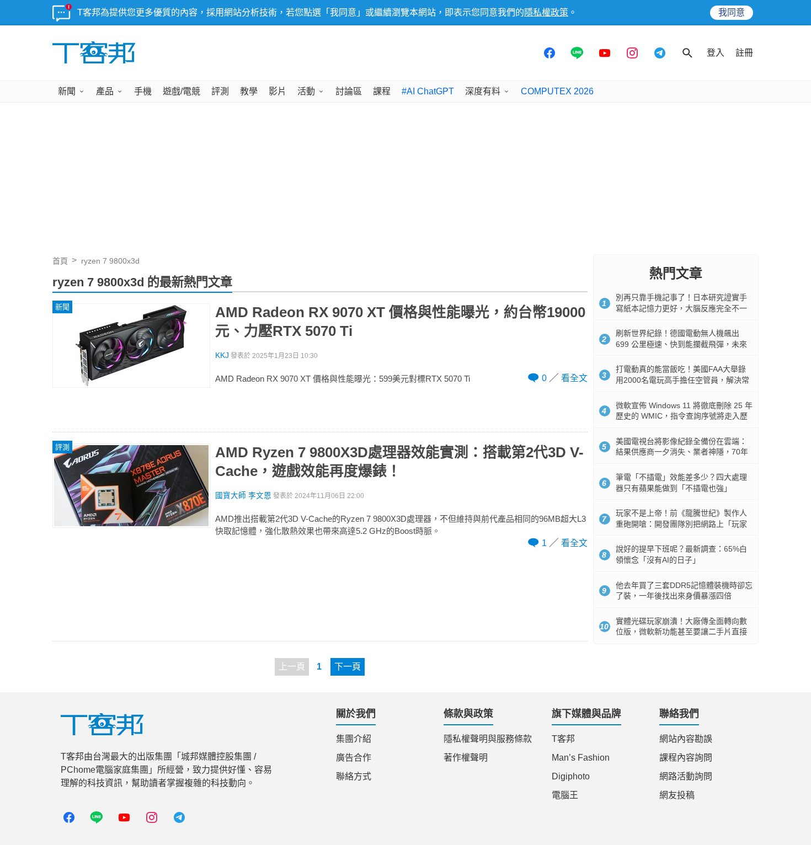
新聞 (67, 91)
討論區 (348, 91)
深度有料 (482, 91)
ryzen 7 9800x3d (110, 261)
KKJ (222, 355)
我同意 (731, 12)
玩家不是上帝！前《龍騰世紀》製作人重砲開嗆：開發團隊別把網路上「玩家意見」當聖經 (681, 524)
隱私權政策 (546, 12)
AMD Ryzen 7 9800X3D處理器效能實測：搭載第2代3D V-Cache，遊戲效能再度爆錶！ (399, 461)
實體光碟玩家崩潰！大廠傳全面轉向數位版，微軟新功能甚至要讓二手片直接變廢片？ (681, 632)
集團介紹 (353, 739)
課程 (382, 91)
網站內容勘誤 (685, 739)
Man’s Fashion (581, 757)
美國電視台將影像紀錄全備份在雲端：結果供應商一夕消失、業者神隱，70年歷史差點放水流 (682, 452)
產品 (105, 91)
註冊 (744, 52)
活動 (306, 91)
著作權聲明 (466, 757)
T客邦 (563, 739)
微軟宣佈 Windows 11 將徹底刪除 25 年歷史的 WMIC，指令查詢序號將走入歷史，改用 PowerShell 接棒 (684, 416)
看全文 (574, 378)
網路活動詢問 (685, 776)
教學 (249, 91)
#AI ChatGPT (428, 91)
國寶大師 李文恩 (243, 495)
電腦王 (565, 795)
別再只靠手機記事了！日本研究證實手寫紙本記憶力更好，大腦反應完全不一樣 (681, 308)
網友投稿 (677, 795)
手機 (143, 91)
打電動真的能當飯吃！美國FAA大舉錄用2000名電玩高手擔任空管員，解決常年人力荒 (682, 380)
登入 (715, 52)
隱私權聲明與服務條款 (488, 739)
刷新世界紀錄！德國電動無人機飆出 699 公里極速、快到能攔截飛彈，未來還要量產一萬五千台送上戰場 (681, 344)
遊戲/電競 (181, 91)
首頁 (60, 261)
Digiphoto (571, 776)
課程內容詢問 (685, 757)
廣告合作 (353, 757)
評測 (220, 91)
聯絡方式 (353, 776)
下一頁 (347, 666)
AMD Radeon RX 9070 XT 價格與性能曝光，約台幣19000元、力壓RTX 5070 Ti (400, 321)
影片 (277, 91)
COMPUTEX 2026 (557, 91)
